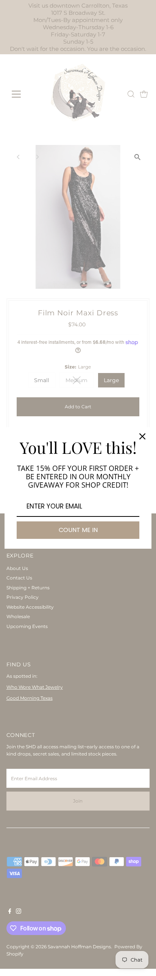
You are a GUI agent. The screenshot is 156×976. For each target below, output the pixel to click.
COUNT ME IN (78, 530)
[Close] (142, 436)
